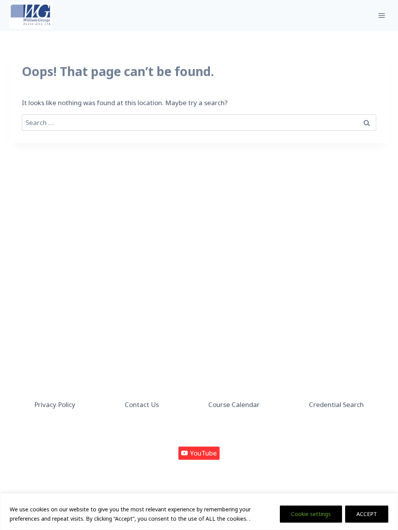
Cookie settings (311, 514)
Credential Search (336, 404)
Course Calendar (234, 404)
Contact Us (142, 404)
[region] (199, 511)
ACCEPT (366, 514)
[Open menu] (381, 15)
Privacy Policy (54, 404)
